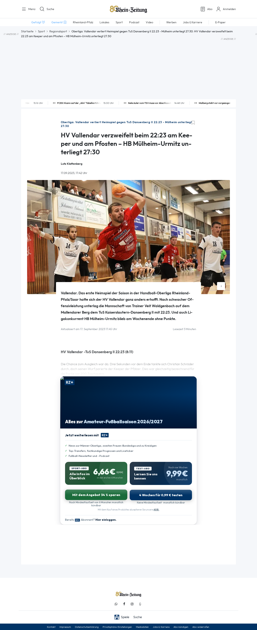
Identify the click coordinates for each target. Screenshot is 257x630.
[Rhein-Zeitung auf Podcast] (140, 604)
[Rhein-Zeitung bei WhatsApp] (116, 604)
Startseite (27, 31)
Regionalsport (58, 31)
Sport (41, 31)
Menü (31, 9)
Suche (50, 9)
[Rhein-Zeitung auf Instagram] (132, 604)
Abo (209, 9)
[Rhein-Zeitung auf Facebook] (124, 604)
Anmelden (229, 9)
